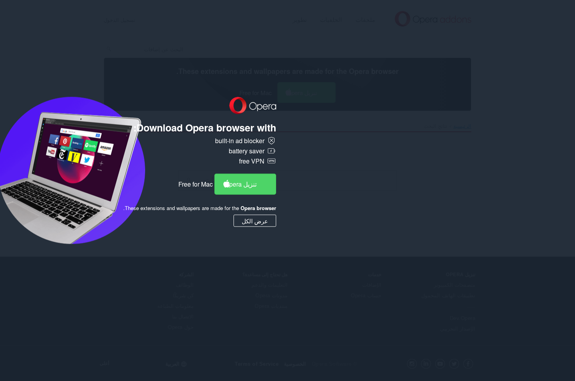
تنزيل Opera (241, 183)
